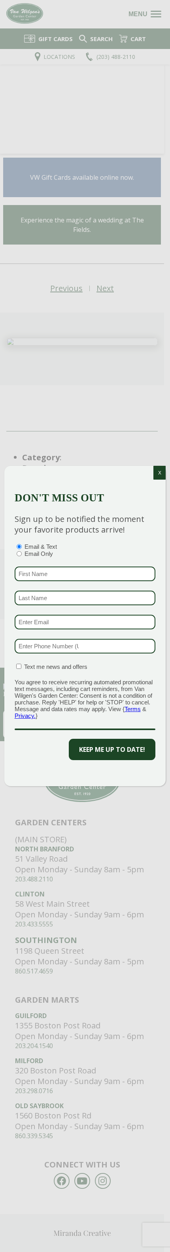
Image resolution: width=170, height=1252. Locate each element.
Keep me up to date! (112, 749)
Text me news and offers (55, 666)
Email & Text (41, 546)
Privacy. (25, 715)
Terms (133, 709)
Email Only (39, 553)
